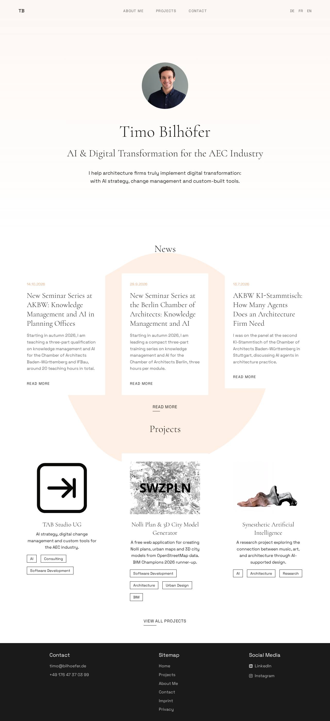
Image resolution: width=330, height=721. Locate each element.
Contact (198, 11)
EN (309, 11)
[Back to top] (315, 715)
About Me (133, 11)
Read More (38, 383)
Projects (166, 11)
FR (301, 11)
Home (164, 666)
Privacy (166, 709)
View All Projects (165, 621)
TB (21, 11)
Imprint (166, 700)
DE (292, 11)
